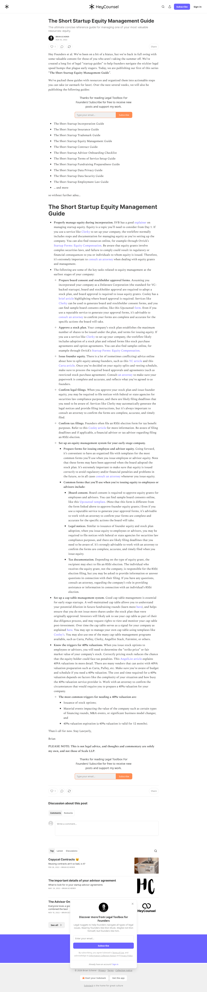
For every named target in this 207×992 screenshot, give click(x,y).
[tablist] (61, 813)
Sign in (198, 6)
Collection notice (123, 970)
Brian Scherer (62, 37)
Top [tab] (52, 851)
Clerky (85, 232)
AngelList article (131, 659)
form (138, 308)
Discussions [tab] (71, 851)
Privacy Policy (126, 955)
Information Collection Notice (102, 955)
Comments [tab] (55, 813)
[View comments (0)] (62, 47)
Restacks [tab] (68, 813)
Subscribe (182, 6)
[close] (132, 903)
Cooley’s (59, 634)
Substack (88, 985)
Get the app (118, 978)
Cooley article (97, 428)
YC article (135, 361)
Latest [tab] (60, 851)
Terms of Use (118, 952)
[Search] (163, 7)
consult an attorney (100, 259)
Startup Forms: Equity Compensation (77, 245)
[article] (103, 865)
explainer (140, 222)
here (139, 607)
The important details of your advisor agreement (82, 880)
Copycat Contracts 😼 (63, 859)
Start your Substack (95, 978)
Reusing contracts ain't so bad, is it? (66, 863)
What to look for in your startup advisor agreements (75, 884)
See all (54, 925)
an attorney (125, 375)
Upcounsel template (92, 502)
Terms (110, 970)
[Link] (44, 210)
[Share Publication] (170, 7)
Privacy (102, 970)
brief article (66, 298)
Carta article (67, 365)
